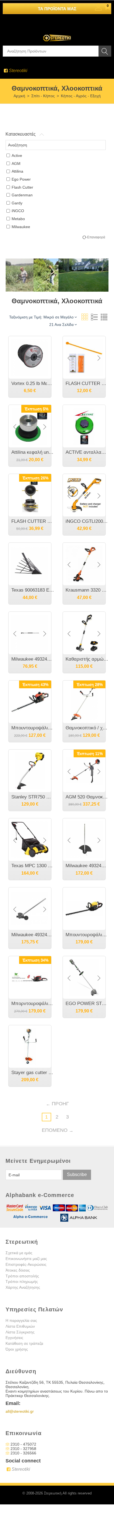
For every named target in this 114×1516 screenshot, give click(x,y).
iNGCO (18, 211)
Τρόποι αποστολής (22, 1276)
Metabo (18, 219)
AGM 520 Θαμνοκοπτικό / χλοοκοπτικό (87, 797)
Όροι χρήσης (17, 1349)
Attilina (17, 171)
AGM (16, 163)
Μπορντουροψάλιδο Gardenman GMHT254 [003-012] (32, 1003)
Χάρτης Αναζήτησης (23, 1287)
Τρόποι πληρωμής (22, 1281)
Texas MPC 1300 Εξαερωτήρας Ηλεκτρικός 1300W (32, 865)
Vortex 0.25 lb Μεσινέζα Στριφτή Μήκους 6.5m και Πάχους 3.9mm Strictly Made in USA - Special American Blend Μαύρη (32, 383)
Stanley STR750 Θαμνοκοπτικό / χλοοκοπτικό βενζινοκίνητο (32, 797)
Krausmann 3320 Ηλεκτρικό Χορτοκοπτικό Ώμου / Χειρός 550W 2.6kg (87, 590)
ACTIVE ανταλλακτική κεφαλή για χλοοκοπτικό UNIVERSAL (87, 452)
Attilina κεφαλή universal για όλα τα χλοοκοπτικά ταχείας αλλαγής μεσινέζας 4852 (32, 452)
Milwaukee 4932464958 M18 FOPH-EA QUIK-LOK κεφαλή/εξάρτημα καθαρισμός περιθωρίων (32, 934)
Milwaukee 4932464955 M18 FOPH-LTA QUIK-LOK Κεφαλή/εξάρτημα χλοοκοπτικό (87, 865)
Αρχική (19, 96)
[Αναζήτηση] (105, 51)
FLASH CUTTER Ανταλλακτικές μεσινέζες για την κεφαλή (87, 383)
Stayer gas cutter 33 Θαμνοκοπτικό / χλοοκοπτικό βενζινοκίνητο (32, 1072)
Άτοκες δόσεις (18, 1270)
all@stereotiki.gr (20, 1411)
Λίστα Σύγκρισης (20, 1332)
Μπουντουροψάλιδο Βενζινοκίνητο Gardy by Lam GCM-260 (32, 728)
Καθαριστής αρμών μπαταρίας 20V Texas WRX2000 (87, 659)
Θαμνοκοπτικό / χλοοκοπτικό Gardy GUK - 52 (87, 728)
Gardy (17, 203)
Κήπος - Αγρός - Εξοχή (81, 96)
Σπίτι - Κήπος (43, 96)
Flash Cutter (22, 187)
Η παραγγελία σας (21, 1320)
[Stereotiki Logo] (57, 34)
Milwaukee (21, 227)
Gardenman (22, 195)
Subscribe (77, 1174)
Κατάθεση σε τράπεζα (24, 1343)
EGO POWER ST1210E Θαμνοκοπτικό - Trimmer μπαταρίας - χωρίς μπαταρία (87, 1003)
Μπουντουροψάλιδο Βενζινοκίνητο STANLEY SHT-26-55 (87, 934)
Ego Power (21, 179)
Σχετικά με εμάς (19, 1253)
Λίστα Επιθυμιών (20, 1326)
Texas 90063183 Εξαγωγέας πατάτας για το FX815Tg (32, 590)
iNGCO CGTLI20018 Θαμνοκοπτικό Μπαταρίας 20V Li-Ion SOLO (87, 521)
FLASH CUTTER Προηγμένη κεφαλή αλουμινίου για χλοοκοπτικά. (32, 521)
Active (17, 155)
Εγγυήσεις (14, 1337)
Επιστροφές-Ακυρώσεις (26, 1264)
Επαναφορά (96, 237)
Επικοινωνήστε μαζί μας (26, 1258)
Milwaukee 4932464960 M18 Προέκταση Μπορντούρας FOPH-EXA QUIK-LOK (32, 659)
